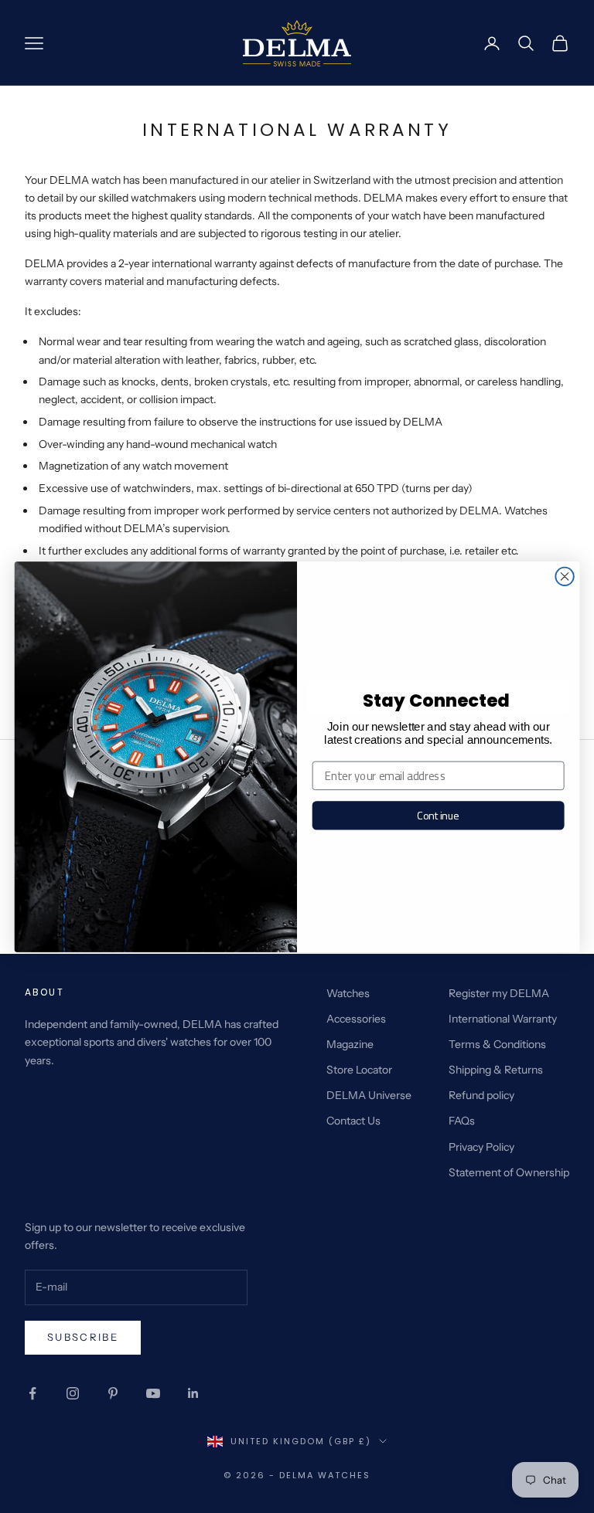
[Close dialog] (564, 576)
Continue (438, 814)
